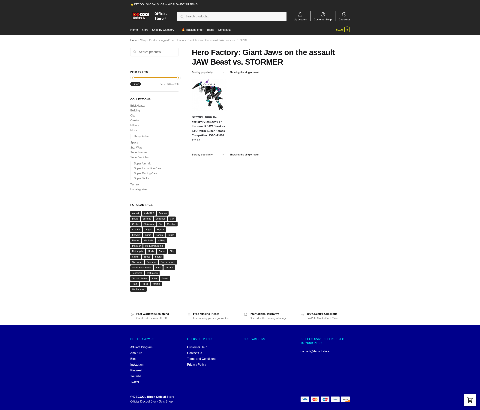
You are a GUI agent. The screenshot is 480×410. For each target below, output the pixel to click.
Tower (165, 278)
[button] (470, 400)
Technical (137, 273)
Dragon (148, 229)
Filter (136, 84)
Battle (135, 218)
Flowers (136, 235)
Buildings (160, 218)
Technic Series (139, 278)
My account (300, 19)
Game (148, 235)
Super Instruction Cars (147, 168)
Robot (162, 251)
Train (134, 284)
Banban (163, 213)
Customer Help (323, 19)
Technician (152, 273)
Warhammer (138, 289)
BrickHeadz (137, 105)
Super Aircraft (142, 163)
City (132, 115)
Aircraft (135, 213)
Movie (134, 130)
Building (135, 110)
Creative (171, 224)
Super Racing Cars (145, 173)
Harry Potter (141, 136)
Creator (135, 120)
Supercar (151, 262)
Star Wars (136, 147)
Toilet (154, 278)
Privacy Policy (196, 364)
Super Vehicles (139, 157)
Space (134, 142)
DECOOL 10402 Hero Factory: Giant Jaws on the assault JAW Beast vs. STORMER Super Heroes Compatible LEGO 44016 (209, 126)
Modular (136, 246)
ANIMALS (149, 213)
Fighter (160, 229)
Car (172, 218)
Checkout (344, 19)
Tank (158, 267)
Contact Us (194, 353)
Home (133, 40)
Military (134, 125)
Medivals (148, 240)
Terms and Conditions (201, 358)
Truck (145, 284)
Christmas (148, 224)
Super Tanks (141, 178)
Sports (158, 256)
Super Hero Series (141, 267)
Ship (172, 251)
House (170, 235)
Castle (135, 224)
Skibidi (135, 256)
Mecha (135, 240)
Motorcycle (137, 251)
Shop (143, 40)
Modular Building (154, 246)
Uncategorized (139, 189)
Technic (135, 184)
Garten (159, 235)
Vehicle (156, 284)
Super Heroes (138, 152)
